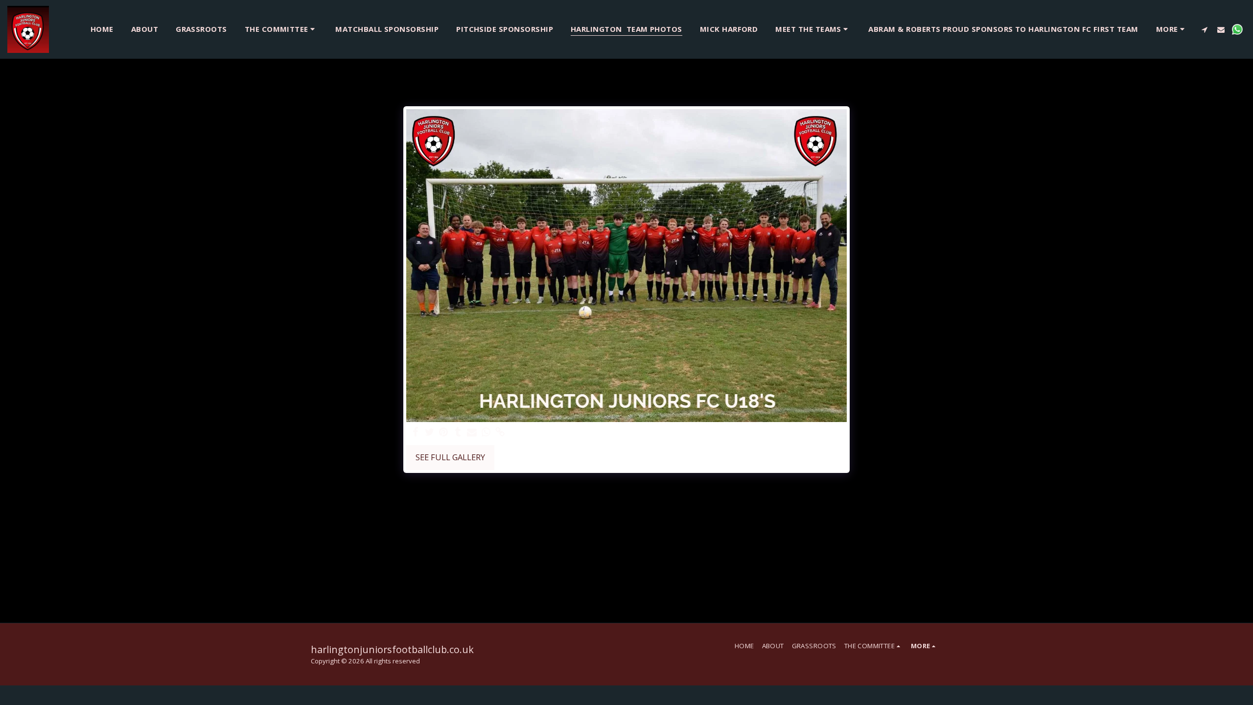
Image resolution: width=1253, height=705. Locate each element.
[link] (500, 432)
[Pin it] (444, 432)
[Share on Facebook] (415, 432)
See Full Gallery (450, 457)
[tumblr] (458, 432)
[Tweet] (429, 432)
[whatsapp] (486, 432)
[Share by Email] (472, 432)
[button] (281, 29)
